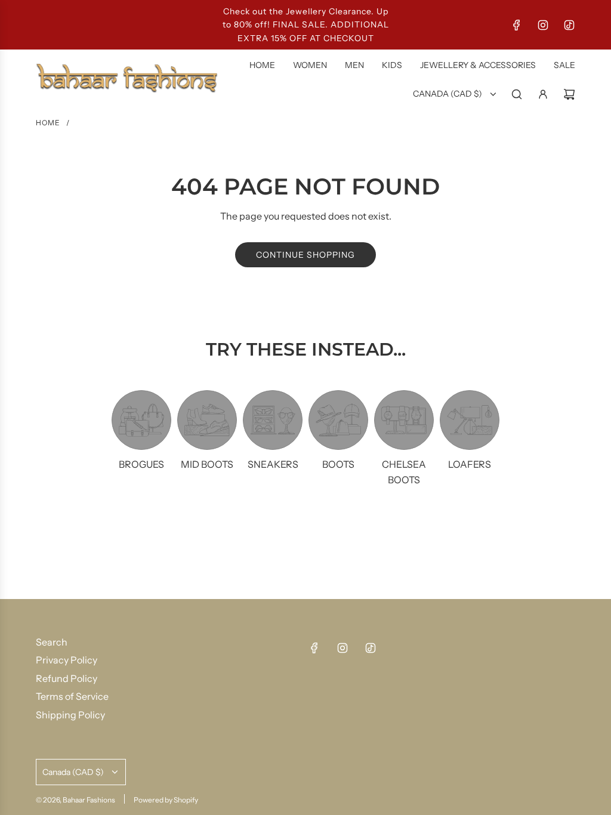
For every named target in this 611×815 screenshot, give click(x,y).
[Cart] (569, 94)
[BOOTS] (338, 420)
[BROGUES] (141, 420)
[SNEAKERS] (273, 420)
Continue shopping (305, 254)
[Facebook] (517, 25)
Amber (129, 806)
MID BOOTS (207, 464)
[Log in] (543, 94)
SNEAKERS (273, 464)
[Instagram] (543, 25)
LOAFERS (469, 464)
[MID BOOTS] (207, 420)
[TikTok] (569, 25)
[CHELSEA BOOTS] (404, 420)
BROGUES (141, 464)
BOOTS (338, 464)
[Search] (517, 94)
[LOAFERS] (469, 420)
